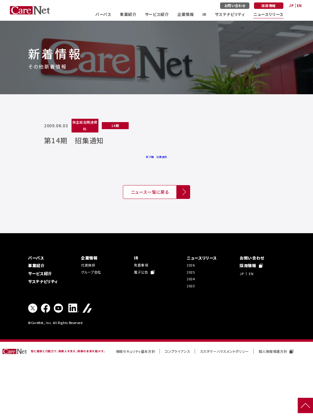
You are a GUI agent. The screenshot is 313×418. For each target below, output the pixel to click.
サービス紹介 (157, 14)
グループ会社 (91, 272)
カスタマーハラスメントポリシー (224, 351)
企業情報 (185, 14)
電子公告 (141, 272)
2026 (191, 265)
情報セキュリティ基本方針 (135, 351)
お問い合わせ (234, 5)
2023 (191, 285)
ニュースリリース (268, 14)
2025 (191, 272)
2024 (191, 278)
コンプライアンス (177, 351)
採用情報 (268, 5)
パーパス (103, 14)
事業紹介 (128, 14)
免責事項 (141, 265)
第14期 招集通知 (156, 157)
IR (204, 14)
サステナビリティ (230, 14)
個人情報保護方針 (273, 351)
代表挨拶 (88, 265)
